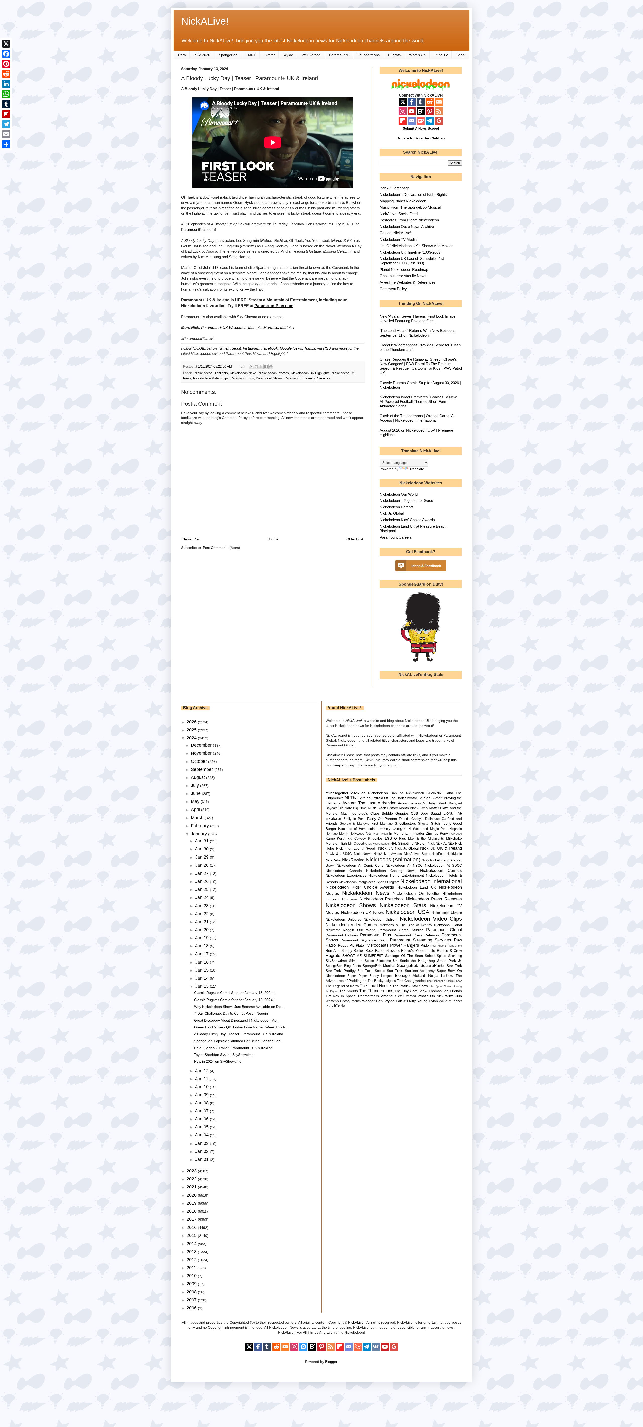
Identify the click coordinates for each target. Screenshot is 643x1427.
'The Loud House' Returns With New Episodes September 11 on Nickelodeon (417, 332)
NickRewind (353, 860)
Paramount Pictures (342, 935)
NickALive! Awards (387, 854)
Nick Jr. (385, 848)
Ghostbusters (405, 823)
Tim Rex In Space (341, 996)
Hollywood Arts (361, 833)
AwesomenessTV (411, 803)
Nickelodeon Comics (441, 870)
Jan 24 (202, 897)
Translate (416, 469)
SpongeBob (228, 55)
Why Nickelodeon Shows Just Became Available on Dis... (239, 1007)
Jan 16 (202, 962)
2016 (192, 1227)
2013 (192, 1251)
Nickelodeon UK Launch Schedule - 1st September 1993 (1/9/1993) (412, 260)
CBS (414, 813)
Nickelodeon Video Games (351, 924)
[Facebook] (6, 54)
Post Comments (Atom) (221, 548)
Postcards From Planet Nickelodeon (409, 220)
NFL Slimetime (402, 843)
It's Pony (441, 833)
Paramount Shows (269, 378)
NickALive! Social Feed (399, 214)
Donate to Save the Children (421, 138)
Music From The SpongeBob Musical (410, 207)
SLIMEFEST (373, 956)
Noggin (348, 930)
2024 (192, 737)
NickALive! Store (417, 854)
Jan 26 (202, 881)
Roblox (359, 951)
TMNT (251, 55)
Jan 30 (202, 848)
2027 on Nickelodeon (407, 793)
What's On (417, 55)
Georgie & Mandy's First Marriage (366, 823)
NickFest (438, 854)
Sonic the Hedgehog (417, 961)
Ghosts (423, 823)
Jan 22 (202, 913)
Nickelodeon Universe (343, 919)
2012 (192, 1259)
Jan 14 (202, 978)
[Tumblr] (6, 104)
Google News (291, 348)
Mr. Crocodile (357, 843)
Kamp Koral (335, 838)
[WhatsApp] (6, 94)
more (343, 348)
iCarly (339, 1006)
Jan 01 (202, 1159)
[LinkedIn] (6, 84)
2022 (192, 1178)
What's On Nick (431, 996)
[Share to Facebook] (266, 366)
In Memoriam (400, 833)
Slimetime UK (387, 961)
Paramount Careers (396, 537)
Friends (404, 819)
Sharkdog (455, 956)
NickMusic (454, 854)
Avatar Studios (418, 798)
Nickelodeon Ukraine (447, 913)
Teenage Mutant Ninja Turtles (423, 975)
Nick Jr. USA (339, 853)
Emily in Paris (354, 819)
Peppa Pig (346, 945)
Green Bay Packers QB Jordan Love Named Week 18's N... (241, 1027)
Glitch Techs (441, 823)
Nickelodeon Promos (274, 373)
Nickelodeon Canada (344, 871)
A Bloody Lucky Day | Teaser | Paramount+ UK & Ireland (238, 1034)
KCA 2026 (202, 55)
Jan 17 (202, 953)
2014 (192, 1243)
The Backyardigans (382, 981)
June (196, 793)
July (195, 785)
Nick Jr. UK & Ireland (441, 848)
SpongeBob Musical (379, 966)
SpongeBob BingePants (343, 966)
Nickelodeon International (431, 881)
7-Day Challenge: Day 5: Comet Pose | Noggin (231, 1013)
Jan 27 (202, 873)
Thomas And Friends (445, 991)
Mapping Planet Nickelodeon (403, 201)
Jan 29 (202, 857)
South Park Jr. (449, 961)
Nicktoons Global (448, 925)
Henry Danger (392, 828)
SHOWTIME (352, 956)
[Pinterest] (6, 64)
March (198, 817)
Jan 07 (202, 1110)
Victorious (388, 996)
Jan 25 (202, 889)
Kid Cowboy (356, 838)
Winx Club (453, 996)
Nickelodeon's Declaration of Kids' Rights (413, 194)
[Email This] (251, 366)
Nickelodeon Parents (397, 507)
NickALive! (205, 21)
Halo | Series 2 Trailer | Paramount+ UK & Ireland (233, 1048)
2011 (192, 1267)
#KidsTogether (337, 793)
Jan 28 (202, 865)
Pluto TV (441, 55)
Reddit (235, 348)
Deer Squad (430, 813)
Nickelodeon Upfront (380, 919)
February (200, 825)
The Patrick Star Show (410, 986)
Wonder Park (372, 1001)
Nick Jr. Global (392, 513)
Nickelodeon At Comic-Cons (360, 865)
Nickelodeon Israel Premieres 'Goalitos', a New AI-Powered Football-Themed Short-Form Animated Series (418, 401)
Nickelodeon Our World (399, 494)
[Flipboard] (6, 114)
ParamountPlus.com (198, 229)
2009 (192, 1283)
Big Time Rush (364, 808)
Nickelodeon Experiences (346, 875)
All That (351, 797)
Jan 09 (202, 1094)
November (202, 753)
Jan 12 (202, 1070)
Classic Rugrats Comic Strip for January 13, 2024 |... (236, 993)
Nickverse (333, 930)
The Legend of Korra (342, 986)
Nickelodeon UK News (362, 912)
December (202, 745)
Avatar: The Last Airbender (369, 803)
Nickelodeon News (243, 373)
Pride (425, 945)
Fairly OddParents (382, 819)
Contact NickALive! (395, 233)
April (196, 809)
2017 (192, 1219)
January (199, 833)
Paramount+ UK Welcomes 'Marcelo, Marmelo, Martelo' (247, 327)
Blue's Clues (368, 813)
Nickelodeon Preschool (382, 899)
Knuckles (375, 838)
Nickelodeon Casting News (390, 871)
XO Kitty (409, 1001)
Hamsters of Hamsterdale (357, 829)
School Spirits (435, 956)
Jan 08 (202, 1102)
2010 (192, 1275)
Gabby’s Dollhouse (425, 819)
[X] (6, 44)
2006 (192, 1307)
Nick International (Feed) (356, 848)
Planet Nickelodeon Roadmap (404, 269)
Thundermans (368, 55)
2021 (192, 1187)
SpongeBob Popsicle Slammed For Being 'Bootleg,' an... (238, 1041)
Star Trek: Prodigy (341, 971)
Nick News (362, 854)
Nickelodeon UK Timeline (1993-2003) (411, 252)
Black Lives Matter (424, 808)
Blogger (331, 1362)
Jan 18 (202, 945)
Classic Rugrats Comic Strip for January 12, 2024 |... (236, 1000)
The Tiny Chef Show (411, 991)
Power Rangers (404, 945)
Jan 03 (202, 1143)
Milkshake (454, 838)
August (198, 777)
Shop (460, 55)
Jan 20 (202, 929)
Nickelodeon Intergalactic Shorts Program (369, 882)
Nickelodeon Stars (403, 905)
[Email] (6, 134)
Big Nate (345, 808)
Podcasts (380, 945)
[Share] (6, 144)
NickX (425, 860)
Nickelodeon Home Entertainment (396, 875)
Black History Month (393, 808)
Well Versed (311, 55)
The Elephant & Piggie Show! (444, 980)
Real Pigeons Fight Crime (446, 945)
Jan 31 (202, 840)
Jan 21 (202, 921)
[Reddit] (6, 74)
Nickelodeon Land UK (416, 887)
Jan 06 (202, 1118)
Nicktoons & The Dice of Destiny (405, 925)
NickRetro (333, 860)
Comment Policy (393, 289)
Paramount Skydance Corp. (364, 940)
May (196, 801)
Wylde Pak (393, 1001)
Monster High (336, 843)
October (199, 761)
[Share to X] (261, 366)
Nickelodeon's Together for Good (406, 500)
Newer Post (191, 539)
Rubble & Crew (449, 950)
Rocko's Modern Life (418, 950)
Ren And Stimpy (339, 950)
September (202, 769)
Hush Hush (380, 833)
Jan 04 (202, 1134)
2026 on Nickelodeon (369, 793)
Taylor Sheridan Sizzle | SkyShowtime (224, 1055)
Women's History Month (343, 1001)
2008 (192, 1291)
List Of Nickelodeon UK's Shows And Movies (416, 246)
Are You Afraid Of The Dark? (383, 798)
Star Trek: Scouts (371, 971)
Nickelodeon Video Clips (211, 378)
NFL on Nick (424, 843)
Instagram (251, 348)
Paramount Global (444, 929)
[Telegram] (6, 124)
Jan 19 (202, 937)
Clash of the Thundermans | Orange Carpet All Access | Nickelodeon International (417, 418)
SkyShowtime (336, 961)
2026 (192, 721)
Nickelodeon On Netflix (416, 893)
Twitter (223, 348)
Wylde (288, 55)
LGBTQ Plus (395, 838)
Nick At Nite (445, 843)
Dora (182, 55)
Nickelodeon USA (407, 912)
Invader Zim (422, 833)
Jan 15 (202, 970)
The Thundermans (376, 990)
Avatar (269, 55)
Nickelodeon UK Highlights (310, 373)
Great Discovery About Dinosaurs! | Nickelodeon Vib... (237, 1020)
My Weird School (378, 843)
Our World (366, 930)
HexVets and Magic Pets (427, 829)
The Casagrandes (411, 981)
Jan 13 (202, 986)
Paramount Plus (242, 378)
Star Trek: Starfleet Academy (411, 971)
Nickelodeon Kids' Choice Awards (407, 520)
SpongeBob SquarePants (420, 965)
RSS (327, 348)
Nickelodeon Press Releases (434, 899)
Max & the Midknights (426, 838)
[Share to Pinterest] (270, 366)
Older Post (354, 539)
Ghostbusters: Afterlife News (403, 276)
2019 (192, 1203)
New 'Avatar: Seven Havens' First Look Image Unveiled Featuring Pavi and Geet (417, 318)
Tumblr (309, 348)
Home (273, 539)
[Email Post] (242, 366)
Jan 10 (202, 1086)
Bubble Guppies (395, 813)
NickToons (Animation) (393, 859)
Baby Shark (437, 803)
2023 (192, 1170)
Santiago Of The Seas (404, 956)
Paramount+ (339, 55)
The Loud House (375, 985)
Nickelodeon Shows (351, 905)
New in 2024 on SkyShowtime (217, 1061)
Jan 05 (202, 1126)
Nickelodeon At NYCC (404, 865)
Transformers (368, 996)
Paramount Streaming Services (307, 378)
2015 (192, 1235)
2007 (192, 1299)
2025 (192, 729)
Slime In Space (361, 961)
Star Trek (454, 966)
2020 (192, 1195)
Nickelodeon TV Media (398, 239)
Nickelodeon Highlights (211, 373)
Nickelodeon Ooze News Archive (407, 226)
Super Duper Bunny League (369, 976)
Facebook (269, 348)
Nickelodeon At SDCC (443, 865)
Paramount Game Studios (400, 930)
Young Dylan (427, 1001)
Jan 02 (202, 1151)
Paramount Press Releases (416, 935)
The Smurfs (348, 991)
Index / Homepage (395, 188)
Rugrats (394, 55)
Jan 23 (202, 905)
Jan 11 (202, 1078)
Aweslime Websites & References (408, 282)
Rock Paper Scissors (382, 950)
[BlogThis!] (256, 366)
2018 (192, 1211)
